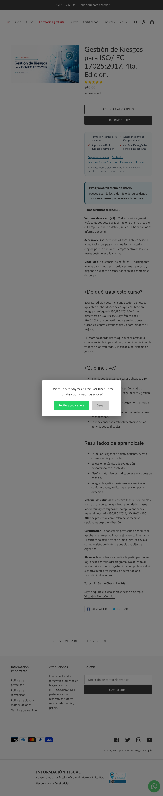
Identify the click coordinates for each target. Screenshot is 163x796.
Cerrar (101, 405)
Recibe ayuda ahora (71, 405)
